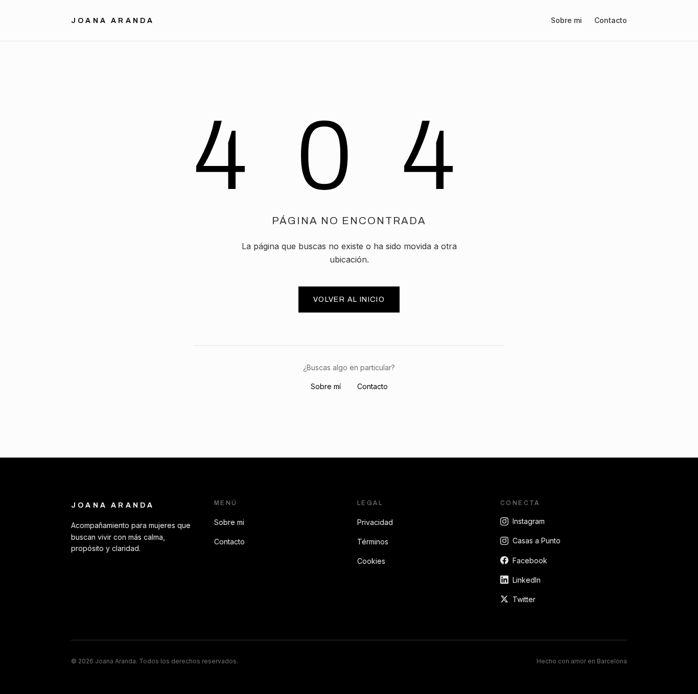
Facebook (530, 560)
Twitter (524, 599)
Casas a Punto (537, 540)
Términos (372, 541)
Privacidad (375, 522)
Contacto (610, 20)
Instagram (529, 521)
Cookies (371, 561)
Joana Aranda (112, 21)
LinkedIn (527, 580)
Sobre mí (326, 386)
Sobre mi (566, 20)
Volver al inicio (349, 299)
